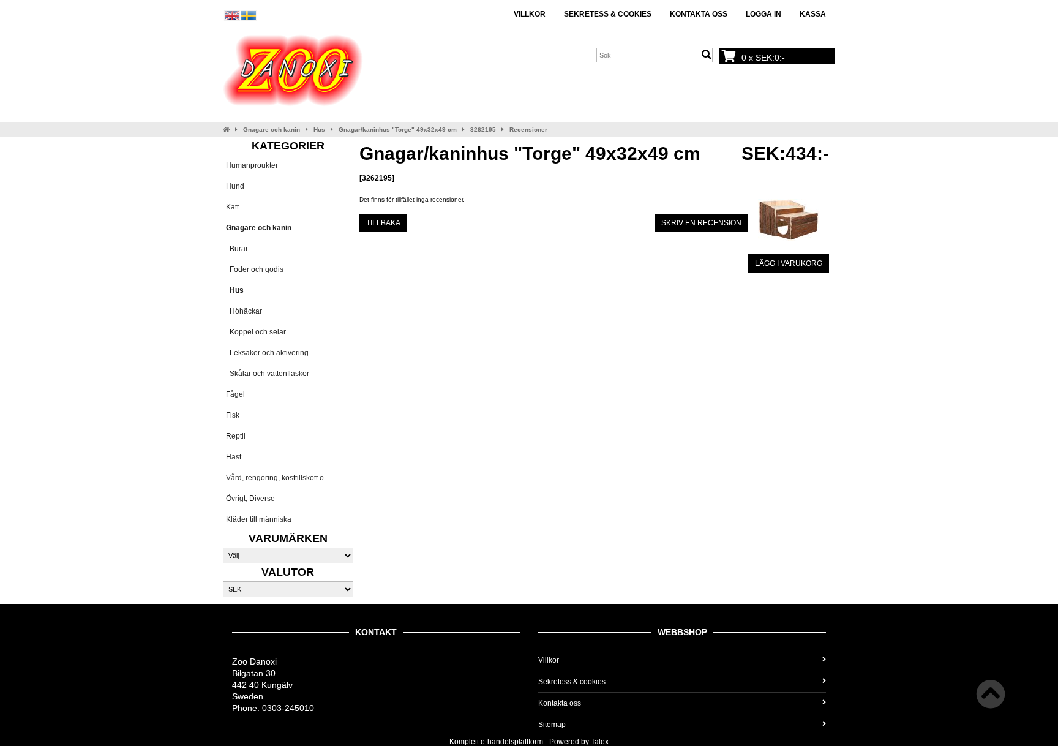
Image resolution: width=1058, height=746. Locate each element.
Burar (237, 248)
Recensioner (528, 129)
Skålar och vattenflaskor (267, 373)
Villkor (530, 14)
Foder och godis (254, 269)
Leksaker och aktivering (267, 353)
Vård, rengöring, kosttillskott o (275, 477)
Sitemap (552, 724)
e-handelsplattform (512, 741)
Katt (232, 207)
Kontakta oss (698, 14)
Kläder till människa (258, 519)
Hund (235, 186)
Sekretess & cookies (607, 14)
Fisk (232, 415)
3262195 (483, 129)
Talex (600, 741)
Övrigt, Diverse (250, 498)
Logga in (763, 14)
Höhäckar (244, 311)
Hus (319, 129)
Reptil (236, 436)
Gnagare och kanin (271, 129)
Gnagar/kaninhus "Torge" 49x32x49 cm (398, 129)
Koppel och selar (256, 332)
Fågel (235, 394)
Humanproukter (252, 165)
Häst (233, 457)
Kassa (813, 14)
